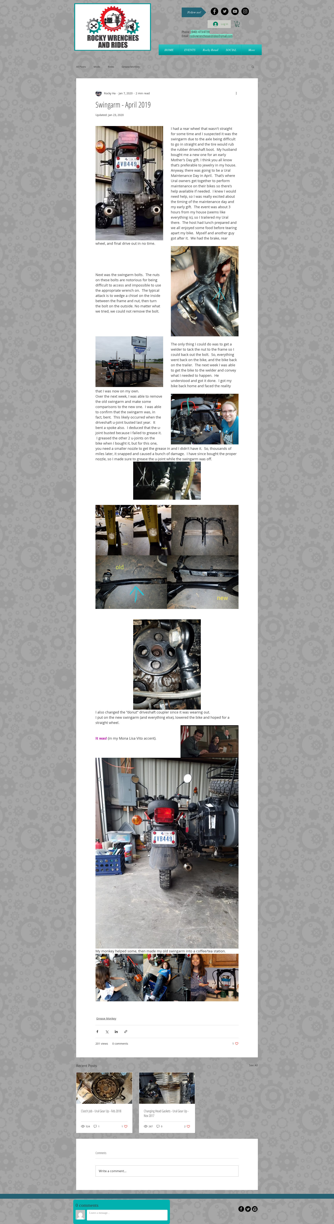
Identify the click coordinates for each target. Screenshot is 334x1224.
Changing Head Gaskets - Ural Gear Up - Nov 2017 (166, 1113)
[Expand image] (114, 530)
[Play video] (167, 481)
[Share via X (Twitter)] (107, 1031)
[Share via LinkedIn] (116, 1031)
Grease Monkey (131, 66)
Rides (111, 66)
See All (253, 1065)
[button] (194, 12)
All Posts (81, 66)
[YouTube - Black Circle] (235, 11)
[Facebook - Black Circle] (214, 11)
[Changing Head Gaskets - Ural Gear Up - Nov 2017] (167, 1088)
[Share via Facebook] (97, 1031)
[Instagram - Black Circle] (245, 11)
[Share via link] (126, 1031)
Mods (97, 66)
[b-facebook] (241, 1209)
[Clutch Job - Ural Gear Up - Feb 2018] (104, 1088)
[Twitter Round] (248, 1209)
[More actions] (236, 93)
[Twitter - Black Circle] (224, 11)
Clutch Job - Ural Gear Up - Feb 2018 (101, 1111)
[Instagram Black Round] (255, 1209)
